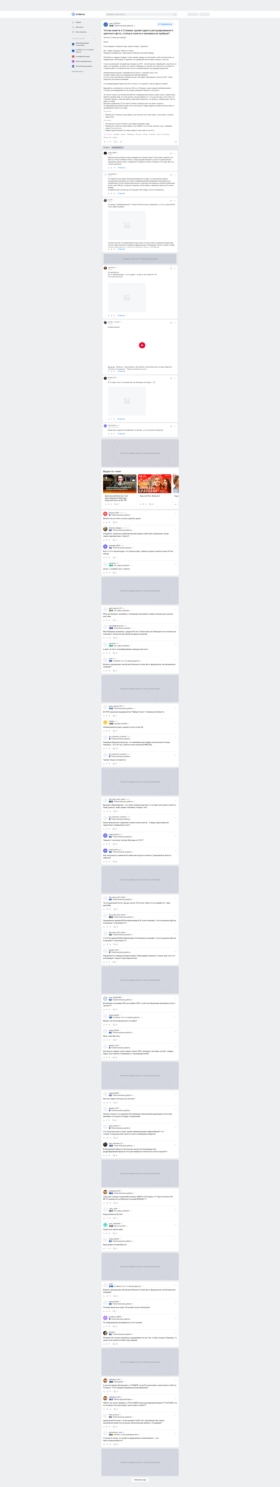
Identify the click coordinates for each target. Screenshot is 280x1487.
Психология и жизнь (122, 611)
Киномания (118, 1365)
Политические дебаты (123, 15)
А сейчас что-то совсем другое (126, 644)
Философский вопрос (123, 1382)
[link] (120, 473)
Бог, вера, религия (121, 548)
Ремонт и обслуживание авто (126, 1418)
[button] (142, 331)
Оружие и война (120, 707)
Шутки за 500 (119, 1209)
